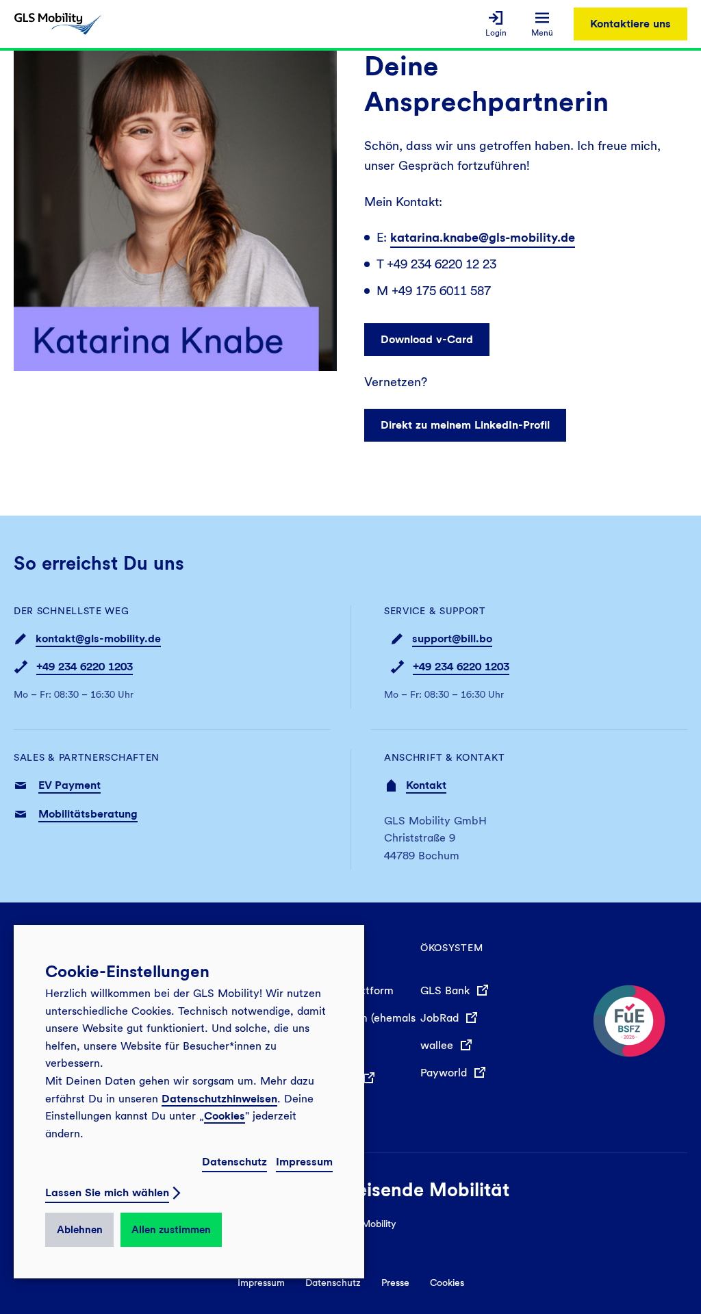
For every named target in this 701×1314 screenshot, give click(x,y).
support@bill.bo (452, 638)
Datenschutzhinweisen (219, 1098)
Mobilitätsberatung (88, 813)
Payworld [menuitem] (445, 1072)
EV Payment (69, 785)
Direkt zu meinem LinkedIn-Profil (465, 424)
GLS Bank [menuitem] (446, 990)
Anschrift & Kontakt (444, 757)
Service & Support (435, 610)
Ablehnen (80, 1230)
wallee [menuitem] (438, 1045)
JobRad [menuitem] (441, 1017)
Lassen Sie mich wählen (107, 1192)
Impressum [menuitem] (261, 1282)
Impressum (304, 1161)
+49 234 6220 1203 (84, 666)
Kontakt (426, 785)
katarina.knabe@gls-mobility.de (482, 237)
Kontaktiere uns (630, 23)
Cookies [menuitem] (447, 1282)
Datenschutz (234, 1161)
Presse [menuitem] (395, 1282)
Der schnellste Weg (71, 610)
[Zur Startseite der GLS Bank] (58, 24)
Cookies (224, 1115)
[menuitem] (496, 24)
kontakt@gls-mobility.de (98, 638)
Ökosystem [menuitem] (451, 947)
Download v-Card (427, 339)
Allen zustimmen (171, 1230)
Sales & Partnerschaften (87, 757)
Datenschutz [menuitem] (333, 1282)
